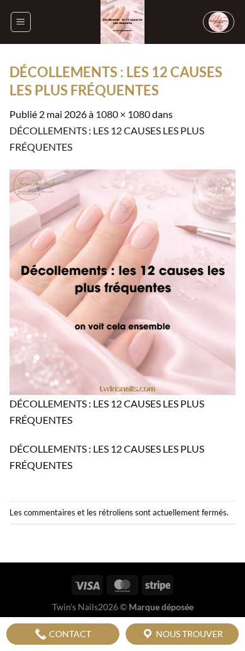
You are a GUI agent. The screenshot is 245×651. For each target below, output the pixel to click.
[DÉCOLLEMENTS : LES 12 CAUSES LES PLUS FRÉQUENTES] (122, 281)
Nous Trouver (188, 633)
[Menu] (21, 22)
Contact (69, 633)
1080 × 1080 (122, 114)
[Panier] (218, 22)
